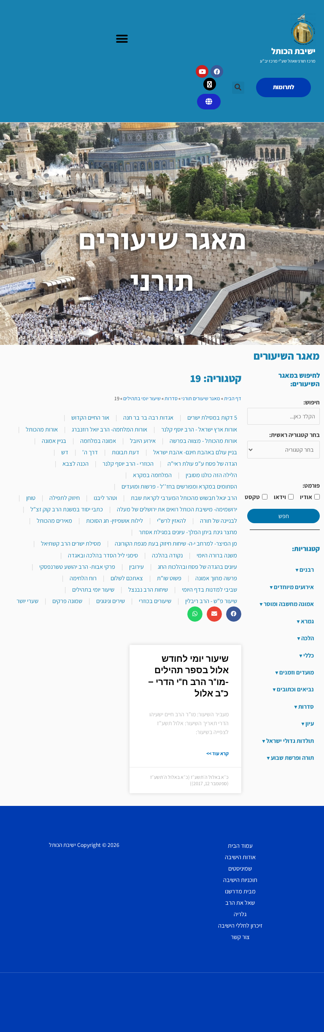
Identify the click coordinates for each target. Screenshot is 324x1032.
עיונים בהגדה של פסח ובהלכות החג (197, 566)
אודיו (306, 497)
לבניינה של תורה (218, 520)
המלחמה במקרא (152, 475)
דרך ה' (90, 452)
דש (64, 452)
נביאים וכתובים (295, 689)
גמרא (307, 621)
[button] (121, 39)
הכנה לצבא (75, 463)
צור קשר (240, 937)
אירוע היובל (143, 441)
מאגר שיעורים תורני (200, 398)
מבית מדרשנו (240, 891)
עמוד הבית (240, 845)
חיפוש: (311, 402)
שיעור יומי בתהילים (142, 398)
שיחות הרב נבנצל (148, 589)
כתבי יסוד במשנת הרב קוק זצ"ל (66, 509)
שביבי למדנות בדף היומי (209, 589)
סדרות (306, 706)
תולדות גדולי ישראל (290, 741)
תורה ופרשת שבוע (292, 758)
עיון (309, 723)
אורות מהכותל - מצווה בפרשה (203, 441)
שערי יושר (27, 601)
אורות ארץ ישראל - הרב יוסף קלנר (199, 429)
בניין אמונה (54, 441)
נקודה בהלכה (167, 555)
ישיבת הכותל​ (293, 51)
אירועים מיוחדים (294, 587)
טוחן (30, 498)
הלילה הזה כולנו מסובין (211, 475)
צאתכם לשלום (127, 578)
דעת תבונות (125, 452)
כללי (308, 655)
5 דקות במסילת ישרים (212, 417)
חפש (283, 516)
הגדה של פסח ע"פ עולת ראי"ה (202, 463)
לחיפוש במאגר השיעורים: (299, 379)
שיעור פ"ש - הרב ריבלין (211, 601)
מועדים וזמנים (296, 672)
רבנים (307, 569)
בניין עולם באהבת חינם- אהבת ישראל (195, 452)
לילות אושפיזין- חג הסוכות (114, 520)
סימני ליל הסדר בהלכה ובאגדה (103, 555)
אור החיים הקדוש (90, 417)
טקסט (252, 497)
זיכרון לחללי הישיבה (240, 925)
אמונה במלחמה (98, 441)
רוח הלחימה (83, 578)
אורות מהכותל (42, 429)
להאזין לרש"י (171, 520)
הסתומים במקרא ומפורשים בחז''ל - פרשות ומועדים (179, 486)
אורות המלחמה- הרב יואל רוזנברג (109, 429)
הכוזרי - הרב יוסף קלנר (128, 463)
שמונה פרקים (67, 601)
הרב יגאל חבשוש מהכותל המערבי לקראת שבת (184, 498)
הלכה (307, 638)
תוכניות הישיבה (240, 880)
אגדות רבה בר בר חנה (148, 417)
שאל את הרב (240, 902)
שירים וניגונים (110, 601)
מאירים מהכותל (54, 520)
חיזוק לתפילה (64, 498)
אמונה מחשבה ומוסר (289, 604)
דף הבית (232, 398)
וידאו (280, 497)
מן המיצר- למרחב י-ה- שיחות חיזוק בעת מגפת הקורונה (176, 543)
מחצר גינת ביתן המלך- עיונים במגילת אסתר (188, 532)
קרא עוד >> (217, 753)
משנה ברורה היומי (217, 555)
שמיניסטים (240, 868)
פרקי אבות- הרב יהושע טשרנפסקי (77, 566)
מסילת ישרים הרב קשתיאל (71, 543)
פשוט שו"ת (169, 578)
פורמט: (311, 485)
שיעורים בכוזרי (155, 601)
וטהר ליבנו (105, 498)
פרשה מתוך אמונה (216, 578)
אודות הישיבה (240, 857)
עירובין (136, 566)
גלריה (240, 914)
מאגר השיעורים (287, 356)
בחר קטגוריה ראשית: (294, 435)
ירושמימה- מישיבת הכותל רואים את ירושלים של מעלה (177, 509)
